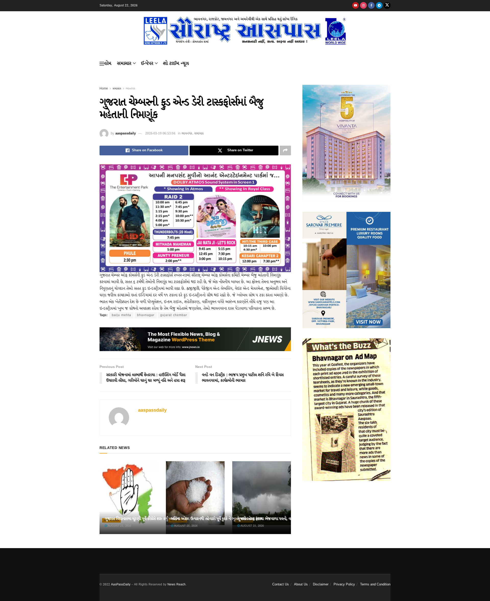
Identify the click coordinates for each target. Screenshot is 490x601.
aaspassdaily (125, 133)
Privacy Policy (344, 584)
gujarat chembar (173, 315)
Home (104, 88)
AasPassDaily (120, 584)
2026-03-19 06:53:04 (160, 133)
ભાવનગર (130, 88)
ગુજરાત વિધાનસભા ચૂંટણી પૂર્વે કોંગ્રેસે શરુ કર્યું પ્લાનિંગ (142, 519)
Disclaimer (320, 584)
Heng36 (106, 563)
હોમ (107, 63)
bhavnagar (145, 315)
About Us (301, 584)
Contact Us (280, 584)
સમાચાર (124, 63)
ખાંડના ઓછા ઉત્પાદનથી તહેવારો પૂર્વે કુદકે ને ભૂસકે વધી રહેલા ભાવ (216, 519)
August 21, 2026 (119, 526)
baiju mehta (121, 315)
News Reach (176, 584)
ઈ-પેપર (147, 63)
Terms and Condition (375, 584)
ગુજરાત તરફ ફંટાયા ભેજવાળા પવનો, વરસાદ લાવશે (272, 519)
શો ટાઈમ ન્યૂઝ (176, 63)
